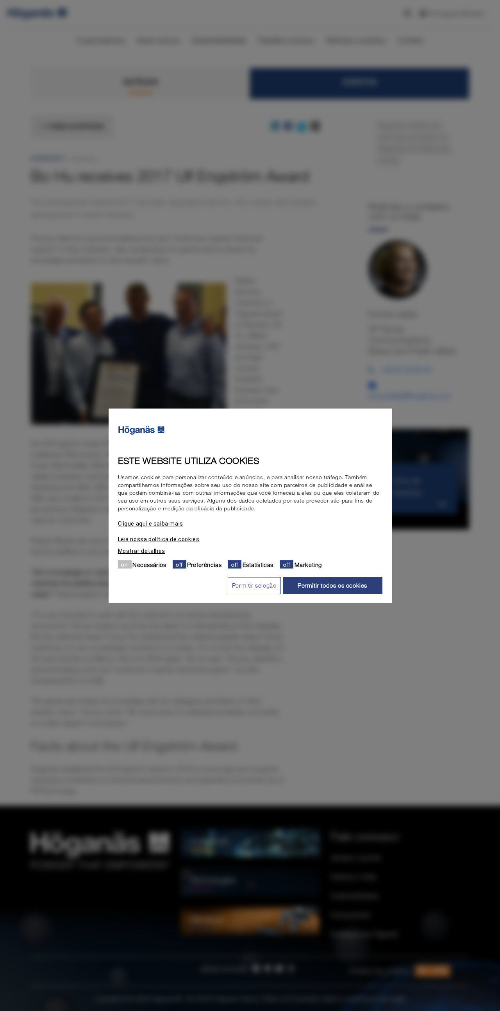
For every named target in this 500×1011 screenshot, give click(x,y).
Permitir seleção (254, 585)
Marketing (308, 564)
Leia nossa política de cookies (159, 539)
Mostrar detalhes (142, 550)
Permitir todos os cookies (332, 585)
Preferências (204, 564)
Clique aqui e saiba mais (150, 523)
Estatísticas (258, 564)
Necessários (149, 564)
